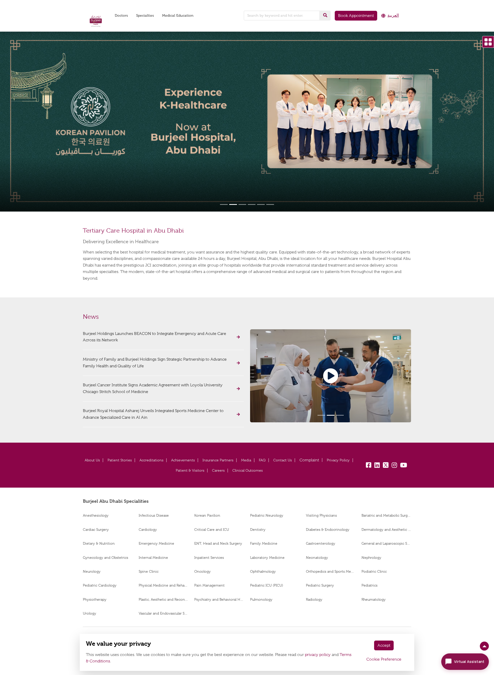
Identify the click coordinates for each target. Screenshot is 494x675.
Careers (218, 470)
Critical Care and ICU (211, 529)
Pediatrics (369, 585)
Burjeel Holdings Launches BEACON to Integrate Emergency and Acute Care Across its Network (154, 337)
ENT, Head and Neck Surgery (218, 543)
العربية (393, 15)
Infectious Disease (154, 515)
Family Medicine (263, 543)
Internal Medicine (153, 557)
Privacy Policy (338, 460)
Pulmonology (261, 599)
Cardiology (148, 529)
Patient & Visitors (190, 470)
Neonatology (317, 557)
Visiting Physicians (321, 515)
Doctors (121, 15)
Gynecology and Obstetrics (105, 557)
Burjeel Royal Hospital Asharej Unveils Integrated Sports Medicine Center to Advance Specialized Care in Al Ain (153, 414)
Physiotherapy (95, 599)
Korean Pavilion (207, 515)
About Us (92, 460)
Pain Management (209, 585)
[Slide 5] (261, 204)
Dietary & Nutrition (99, 543)
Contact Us (282, 460)
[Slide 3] (242, 204)
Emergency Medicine (156, 543)
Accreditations (151, 460)
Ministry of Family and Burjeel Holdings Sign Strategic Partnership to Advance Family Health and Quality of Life (155, 362)
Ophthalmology (263, 571)
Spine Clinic (148, 571)
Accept (383, 645)
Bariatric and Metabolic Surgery (386, 515)
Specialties (145, 15)
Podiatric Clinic (374, 571)
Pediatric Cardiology (100, 585)
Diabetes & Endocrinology (327, 529)
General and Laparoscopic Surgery (386, 543)
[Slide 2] (233, 204)
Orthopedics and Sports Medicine (331, 571)
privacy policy (318, 654)
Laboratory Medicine (267, 557)
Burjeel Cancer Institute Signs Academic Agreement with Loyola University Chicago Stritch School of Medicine (153, 388)
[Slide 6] (270, 204)
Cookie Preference (383, 659)
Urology (89, 613)
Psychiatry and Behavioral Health (219, 599)
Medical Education (177, 15)
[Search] (325, 15)
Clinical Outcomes (247, 470)
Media (246, 460)
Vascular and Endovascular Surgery (163, 613)
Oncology (202, 571)
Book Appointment (356, 15)
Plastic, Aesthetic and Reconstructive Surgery (163, 599)
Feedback (309, 460)
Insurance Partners (217, 460)
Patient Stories (120, 460)
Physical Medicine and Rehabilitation (163, 585)
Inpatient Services (209, 557)
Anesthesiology (96, 515)
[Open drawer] (488, 42)
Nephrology (371, 557)
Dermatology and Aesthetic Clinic (386, 529)
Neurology (92, 571)
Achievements (183, 460)
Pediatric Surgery (320, 585)
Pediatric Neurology (266, 515)
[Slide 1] (224, 204)
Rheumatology (373, 599)
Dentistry (258, 529)
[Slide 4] (251, 204)
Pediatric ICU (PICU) (266, 585)
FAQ (262, 460)
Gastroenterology (320, 543)
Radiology (314, 599)
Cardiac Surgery (96, 529)
